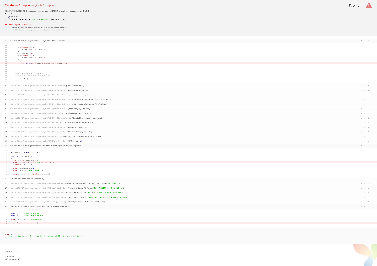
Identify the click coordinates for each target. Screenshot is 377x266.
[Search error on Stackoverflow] (354, 5)
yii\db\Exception (45, 5)
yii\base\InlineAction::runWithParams (79, 188)
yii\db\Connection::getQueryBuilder (79, 132)
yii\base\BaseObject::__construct (78, 113)
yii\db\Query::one (73, 141)
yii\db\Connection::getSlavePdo (83, 95)
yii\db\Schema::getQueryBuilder (77, 127)
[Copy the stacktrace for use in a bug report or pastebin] (350, 5)
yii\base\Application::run (59, 206)
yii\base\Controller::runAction (75, 192)
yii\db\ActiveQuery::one (72, 146)
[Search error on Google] (358, 5)
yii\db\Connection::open (74, 86)
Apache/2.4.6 (9, 256)
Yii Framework (10, 259)
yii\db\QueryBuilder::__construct (80, 118)
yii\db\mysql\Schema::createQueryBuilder (78, 122)
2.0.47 (17, 259)
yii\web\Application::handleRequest (80, 202)
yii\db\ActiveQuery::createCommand (74, 136)
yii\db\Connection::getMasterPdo (77, 90)
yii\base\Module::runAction (76, 197)
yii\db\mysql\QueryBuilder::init (78, 109)
